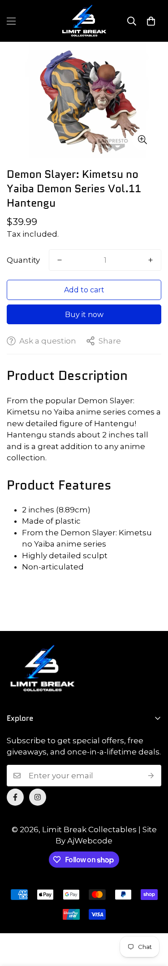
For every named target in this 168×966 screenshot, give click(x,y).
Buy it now (84, 314)
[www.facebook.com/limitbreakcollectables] (15, 797)
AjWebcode (89, 840)
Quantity (23, 260)
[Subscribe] (151, 775)
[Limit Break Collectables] (84, 21)
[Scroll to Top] (152, 918)
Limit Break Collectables (89, 829)
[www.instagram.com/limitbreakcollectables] (37, 797)
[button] (151, 21)
